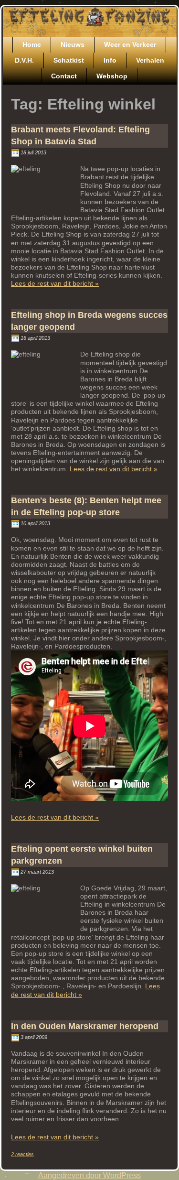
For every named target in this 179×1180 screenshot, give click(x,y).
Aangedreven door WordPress (89, 1175)
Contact (64, 76)
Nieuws (72, 44)
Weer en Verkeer (130, 44)
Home (31, 44)
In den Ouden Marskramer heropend (84, 1026)
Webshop (111, 76)
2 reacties (22, 1154)
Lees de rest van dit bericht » (55, 283)
